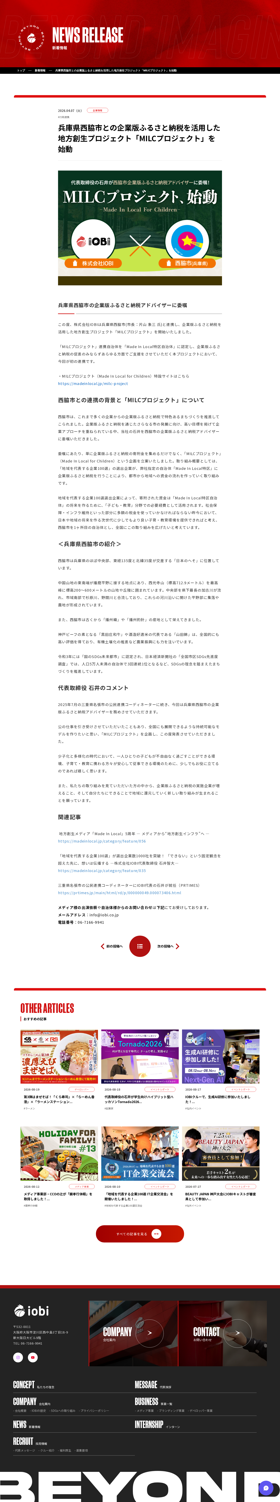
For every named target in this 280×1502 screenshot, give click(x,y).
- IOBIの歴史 (38, 1411)
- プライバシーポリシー (94, 1411)
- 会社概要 (19, 1411)
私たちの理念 (33, 1387)
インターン (157, 1427)
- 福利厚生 (64, 1450)
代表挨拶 (153, 1387)
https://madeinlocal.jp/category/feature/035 (102, 870)
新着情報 (40, 70)
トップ (21, 70)
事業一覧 (153, 1404)
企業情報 (97, 110)
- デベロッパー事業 (200, 1411)
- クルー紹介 (46, 1450)
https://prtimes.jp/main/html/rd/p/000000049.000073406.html (119, 892)
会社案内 (31, 1404)
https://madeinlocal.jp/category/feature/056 (102, 841)
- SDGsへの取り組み (62, 1411)
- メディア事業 (144, 1411)
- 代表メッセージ (24, 1450)
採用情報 (30, 1444)
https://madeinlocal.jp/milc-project (93, 383)
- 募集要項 (81, 1450)
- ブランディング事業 (170, 1411)
